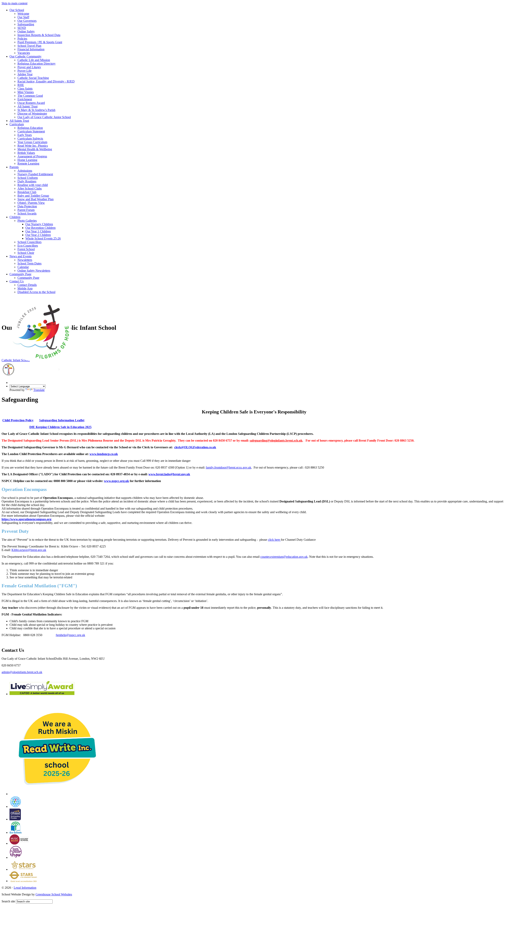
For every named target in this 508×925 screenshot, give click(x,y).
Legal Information (25, 887)
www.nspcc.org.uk (116, 481)
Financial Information (30, 49)
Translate (39, 390)
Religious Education (30, 127)
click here (274, 539)
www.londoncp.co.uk (103, 454)
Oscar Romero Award (31, 102)
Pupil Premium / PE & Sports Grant (39, 42)
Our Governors (27, 20)
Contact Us (17, 281)
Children (15, 217)
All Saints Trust (19, 120)
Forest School (26, 249)
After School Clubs (29, 188)
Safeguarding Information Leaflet (61, 420)
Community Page (20, 274)
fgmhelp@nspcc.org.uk (70, 635)
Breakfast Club (26, 192)
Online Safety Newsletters (33, 270)
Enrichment (24, 99)
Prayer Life (24, 70)
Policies (22, 38)
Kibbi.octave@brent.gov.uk (29, 550)
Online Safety (26, 31)
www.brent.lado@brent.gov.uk (169, 474)
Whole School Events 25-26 (43, 238)
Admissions (24, 170)
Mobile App (25, 288)
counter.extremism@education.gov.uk (284, 556)
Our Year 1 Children (38, 231)
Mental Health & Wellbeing (34, 149)
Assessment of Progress (32, 156)
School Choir (25, 252)
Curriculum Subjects (30, 138)
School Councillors (29, 242)
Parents (14, 167)
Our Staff (23, 17)
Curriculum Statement (31, 131)
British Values (26, 152)
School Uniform (27, 177)
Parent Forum (26, 210)
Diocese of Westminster (32, 113)
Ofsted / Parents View (31, 202)
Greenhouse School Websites (54, 894)
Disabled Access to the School (36, 292)
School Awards (27, 213)
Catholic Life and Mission (33, 60)
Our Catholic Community (25, 56)
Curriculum (17, 124)
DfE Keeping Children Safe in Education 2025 (60, 427)
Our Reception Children (40, 227)
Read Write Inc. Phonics (32, 145)
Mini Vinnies (25, 92)
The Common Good (30, 95)
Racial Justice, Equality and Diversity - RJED (46, 81)
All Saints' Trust (27, 106)
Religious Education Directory (36, 63)
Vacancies (23, 53)
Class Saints (25, 88)
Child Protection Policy (18, 420)
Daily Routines (26, 181)
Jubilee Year (25, 74)
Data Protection (27, 206)
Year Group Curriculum (32, 142)
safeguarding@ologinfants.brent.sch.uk (276, 440)
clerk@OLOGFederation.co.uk (195, 447)
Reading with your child (32, 185)
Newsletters (24, 260)
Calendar (23, 267)
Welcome (23, 13)
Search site (8, 901)
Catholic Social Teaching (33, 78)
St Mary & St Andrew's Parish (36, 110)
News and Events (21, 256)
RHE (20, 85)
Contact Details (27, 285)
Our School (17, 10)
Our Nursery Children (39, 224)
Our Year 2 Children (38, 235)
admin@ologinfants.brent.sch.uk (22, 672)
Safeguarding (25, 24)
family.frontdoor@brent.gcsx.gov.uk (228, 467)
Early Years (24, 135)
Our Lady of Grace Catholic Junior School (44, 117)
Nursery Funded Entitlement (35, 174)
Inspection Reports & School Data (38, 35)
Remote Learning (28, 163)
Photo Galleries (27, 220)
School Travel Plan (29, 45)
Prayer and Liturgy (29, 67)
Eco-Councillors (27, 245)
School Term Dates (29, 263)
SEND (21, 28)
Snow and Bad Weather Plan (35, 199)
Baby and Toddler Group (33, 195)
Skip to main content (14, 3)
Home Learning (27, 160)
